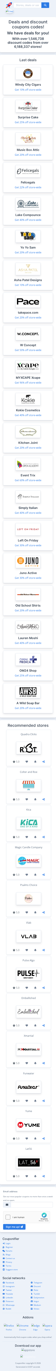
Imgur (36, 1301)
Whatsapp (10, 1305)
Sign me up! (13, 1226)
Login (8, 1243)
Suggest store (12, 1269)
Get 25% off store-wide (28, 122)
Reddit (8, 1308)
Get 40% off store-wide (28, 220)
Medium (37, 1305)
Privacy (9, 1262)
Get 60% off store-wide (28, 480)
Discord (37, 1286)
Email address (10, 1191)
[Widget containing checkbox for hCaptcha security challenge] (26, 1217)
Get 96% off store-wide (28, 382)
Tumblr (37, 1294)
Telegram (38, 1282)
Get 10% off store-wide (28, 89)
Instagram (10, 1286)
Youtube (9, 1294)
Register (9, 1247)
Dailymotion (39, 1297)
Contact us (10, 1258)
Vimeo (36, 1308)
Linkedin (9, 1297)
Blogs (8, 1254)
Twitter (9, 1290)
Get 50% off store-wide (28, 350)
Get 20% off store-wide (28, 155)
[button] (9, 10)
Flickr (36, 1290)
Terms (8, 1265)
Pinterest (10, 1301)
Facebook (10, 1282)
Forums (9, 1251)
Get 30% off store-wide (28, 545)
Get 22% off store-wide (28, 187)
